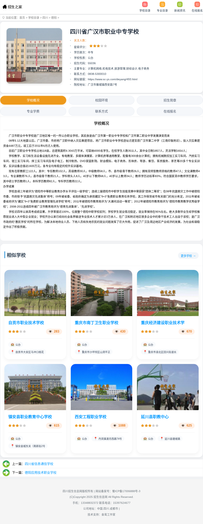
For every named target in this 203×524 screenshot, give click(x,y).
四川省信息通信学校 (39, 464)
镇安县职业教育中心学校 (30, 417)
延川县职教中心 (155, 417)
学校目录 (33, 17)
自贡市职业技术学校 (26, 323)
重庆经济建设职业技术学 (163, 323)
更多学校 (186, 255)
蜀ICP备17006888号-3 (126, 491)
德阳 (54, 17)
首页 (22, 17)
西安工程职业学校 (90, 417)
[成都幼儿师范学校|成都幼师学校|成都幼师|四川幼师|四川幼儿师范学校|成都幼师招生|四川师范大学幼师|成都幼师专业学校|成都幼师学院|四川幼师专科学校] (12, 7)
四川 (45, 17)
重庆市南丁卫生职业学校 (96, 323)
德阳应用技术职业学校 (40, 472)
